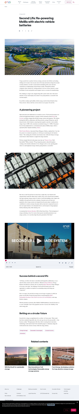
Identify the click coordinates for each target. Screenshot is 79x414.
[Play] (39, 241)
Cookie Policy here (51, 404)
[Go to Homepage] (8, 2)
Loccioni (21, 118)
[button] (19, 30)
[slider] (6, 260)
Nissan (53, 116)
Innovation (22, 333)
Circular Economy (49, 330)
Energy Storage (23, 330)
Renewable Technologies (36, 330)
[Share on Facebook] (22, 30)
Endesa (38, 127)
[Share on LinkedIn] (28, 30)
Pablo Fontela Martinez (25, 131)
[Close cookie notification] (77, 402)
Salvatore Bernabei (31, 211)
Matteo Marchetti (47, 284)
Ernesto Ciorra (48, 140)
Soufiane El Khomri (48, 282)
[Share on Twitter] (25, 30)
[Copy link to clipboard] (31, 30)
